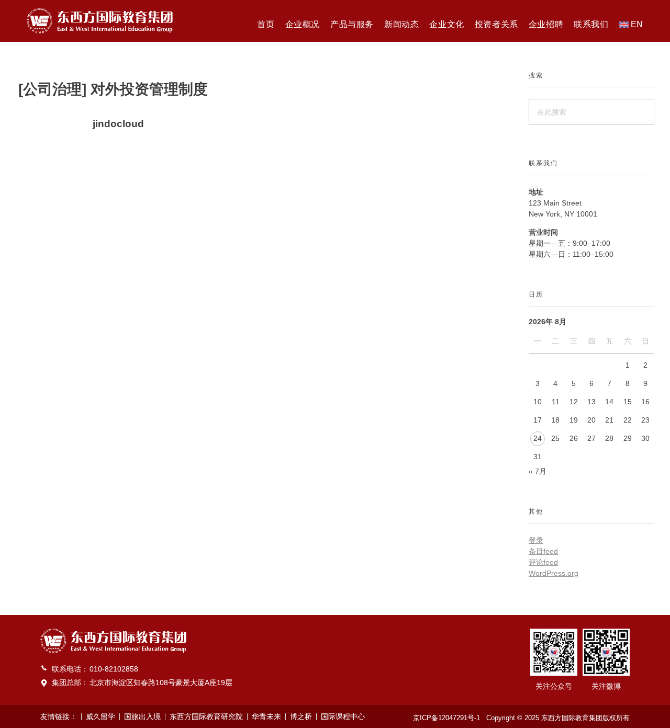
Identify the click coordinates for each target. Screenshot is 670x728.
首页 (265, 24)
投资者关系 (496, 24)
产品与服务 (352, 24)
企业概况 (302, 24)
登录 (536, 540)
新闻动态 (401, 24)
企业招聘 (546, 24)
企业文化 (446, 24)
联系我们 (591, 24)
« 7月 (537, 471)
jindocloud (118, 123)
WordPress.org (553, 573)
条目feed (543, 551)
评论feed (543, 562)
